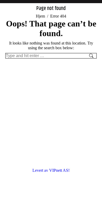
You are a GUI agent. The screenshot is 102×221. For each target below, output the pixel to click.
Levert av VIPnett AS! (51, 170)
